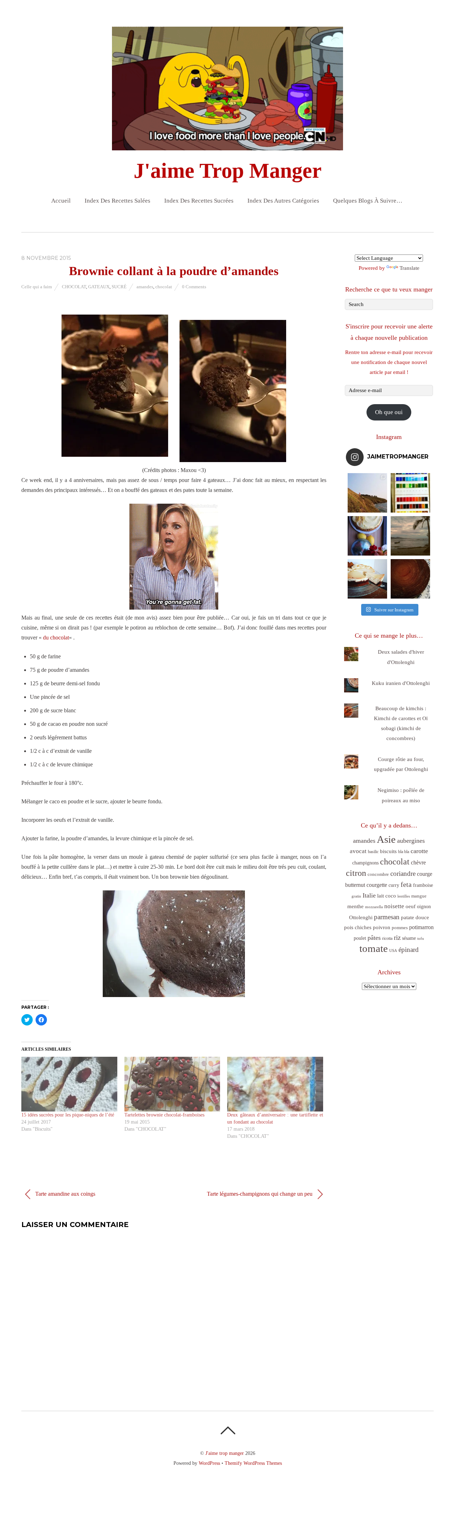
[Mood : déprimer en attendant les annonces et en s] (367, 536)
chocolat (163, 286)
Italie (369, 895)
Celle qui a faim (36, 286)
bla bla (403, 851)
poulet (360, 938)
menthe (355, 906)
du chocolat (56, 637)
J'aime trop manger (224, 1453)
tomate (373, 948)
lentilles (403, 896)
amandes (144, 286)
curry (394, 885)
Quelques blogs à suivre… (367, 200)
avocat (358, 851)
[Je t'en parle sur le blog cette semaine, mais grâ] (367, 493)
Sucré (119, 286)
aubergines (411, 840)
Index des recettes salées (117, 200)
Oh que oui (389, 412)
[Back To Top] (227, 1430)
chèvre (418, 862)
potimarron (421, 927)
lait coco (386, 896)
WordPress (209, 1463)
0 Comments (194, 286)
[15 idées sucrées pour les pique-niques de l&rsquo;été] (69, 1084)
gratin (356, 896)
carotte (419, 851)
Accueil (61, 200)
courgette (376, 885)
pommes (400, 927)
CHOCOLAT (74, 286)
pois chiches (357, 927)
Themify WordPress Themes (253, 1463)
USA (393, 951)
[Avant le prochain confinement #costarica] (410, 536)
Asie (386, 839)
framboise (423, 885)
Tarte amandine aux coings (64, 1194)
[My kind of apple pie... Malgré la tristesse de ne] (410, 579)
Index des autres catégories (283, 200)
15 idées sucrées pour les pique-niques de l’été (67, 1115)
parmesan (387, 917)
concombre (378, 874)
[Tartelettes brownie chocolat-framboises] (172, 1084)
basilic (373, 851)
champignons (365, 863)
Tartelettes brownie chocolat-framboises (164, 1115)
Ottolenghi (361, 917)
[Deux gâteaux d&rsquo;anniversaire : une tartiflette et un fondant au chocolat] (275, 1084)
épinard (408, 949)
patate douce (415, 917)
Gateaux (98, 286)
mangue (419, 896)
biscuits (388, 851)
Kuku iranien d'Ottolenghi (401, 683)
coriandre (403, 873)
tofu (420, 938)
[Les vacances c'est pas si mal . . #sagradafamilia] (410, 493)
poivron (381, 927)
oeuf (411, 906)
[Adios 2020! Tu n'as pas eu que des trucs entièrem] (367, 579)
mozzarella (374, 907)
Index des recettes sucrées (199, 200)
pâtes (374, 937)
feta (406, 884)
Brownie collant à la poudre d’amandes (174, 271)
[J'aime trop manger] (227, 144)
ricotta (387, 938)
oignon (424, 906)
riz (397, 937)
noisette (394, 906)
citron (356, 873)
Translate (409, 268)
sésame (409, 938)
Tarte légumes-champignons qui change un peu (260, 1194)
